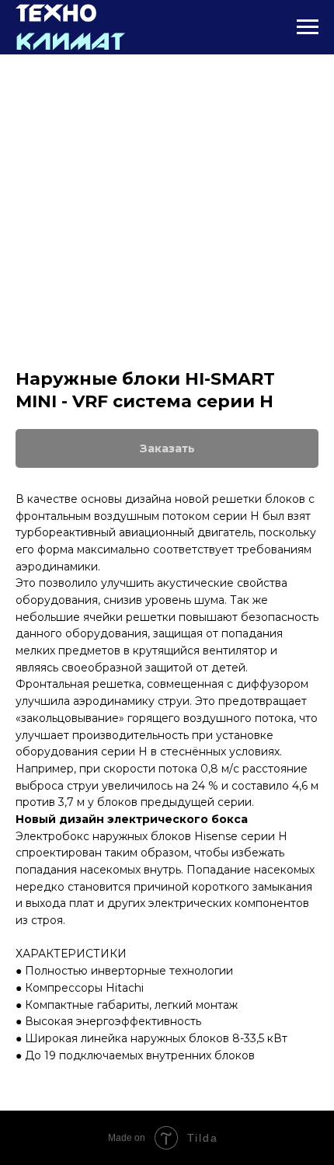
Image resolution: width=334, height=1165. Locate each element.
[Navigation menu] (307, 27)
